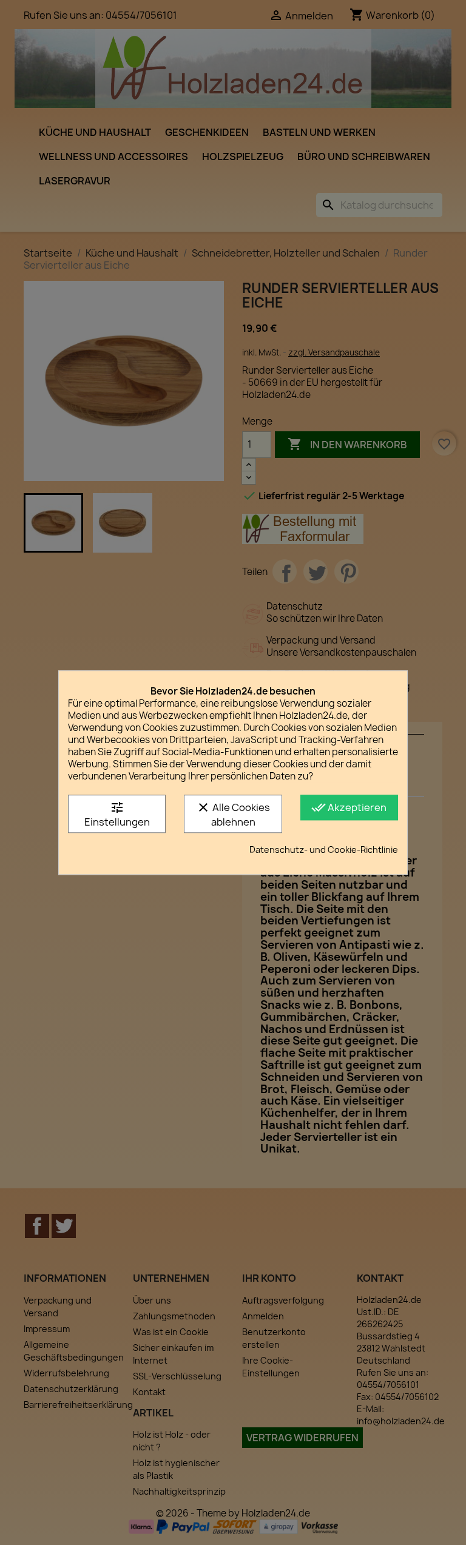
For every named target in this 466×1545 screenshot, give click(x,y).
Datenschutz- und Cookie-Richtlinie (323, 849)
